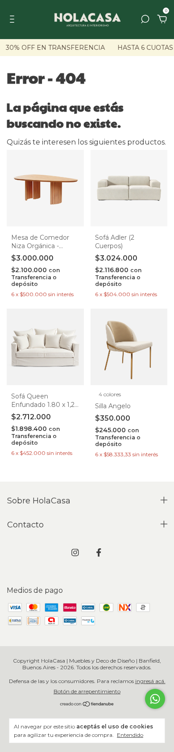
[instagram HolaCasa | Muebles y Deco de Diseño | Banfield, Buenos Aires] (75, 552)
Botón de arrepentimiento (87, 691)
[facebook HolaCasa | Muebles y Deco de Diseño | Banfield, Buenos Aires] (99, 552)
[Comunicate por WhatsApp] (155, 699)
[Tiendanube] (87, 704)
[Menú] (14, 19)
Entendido (130, 735)
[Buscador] (145, 19)
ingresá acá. (150, 681)
